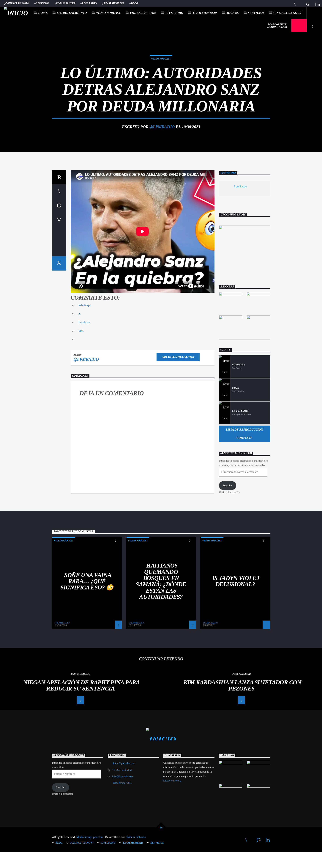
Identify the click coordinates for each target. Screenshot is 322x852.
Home (43, 13)
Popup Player (65, 3)
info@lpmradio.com (123, 776)
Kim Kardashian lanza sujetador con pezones (242, 685)
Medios (232, 13)
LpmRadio (228, 173)
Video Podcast (108, 13)
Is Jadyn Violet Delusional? (236, 581)
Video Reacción (143, 13)
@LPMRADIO (162, 126)
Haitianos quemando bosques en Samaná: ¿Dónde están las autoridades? (161, 581)
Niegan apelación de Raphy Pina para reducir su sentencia (81, 685)
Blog (134, 3)
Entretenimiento (72, 13)
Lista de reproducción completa (244, 433)
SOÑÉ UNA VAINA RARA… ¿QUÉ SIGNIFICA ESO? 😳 (86, 581)
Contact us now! (17, 3)
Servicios (42, 3)
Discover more (171, 780)
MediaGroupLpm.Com (89, 837)
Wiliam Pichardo (136, 837)
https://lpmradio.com (124, 763)
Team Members (114, 3)
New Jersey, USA (122, 782)
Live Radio (89, 3)
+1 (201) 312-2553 (122, 769)
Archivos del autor (178, 357)
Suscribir (227, 485)
